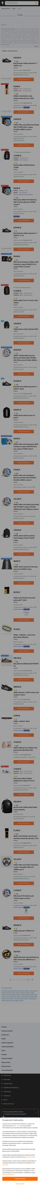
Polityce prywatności (8, 1174)
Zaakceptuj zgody (20, 1178)
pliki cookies (17, 1125)
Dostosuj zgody (30, 1157)
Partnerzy (5, 1165)
